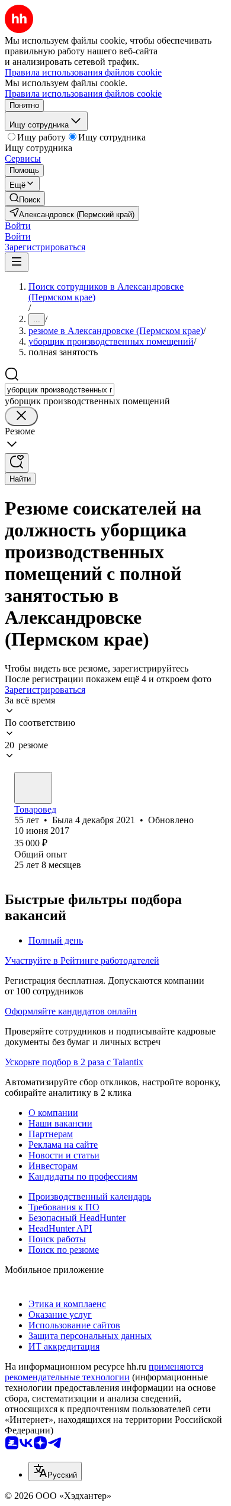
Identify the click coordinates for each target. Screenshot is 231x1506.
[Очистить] (21, 416)
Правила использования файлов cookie (83, 94)
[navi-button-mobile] (16, 262)
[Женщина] (33, 788)
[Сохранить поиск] (16, 463)
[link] (25, 198)
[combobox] (59, 390)
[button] (18, 226)
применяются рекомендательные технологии (104, 1371)
